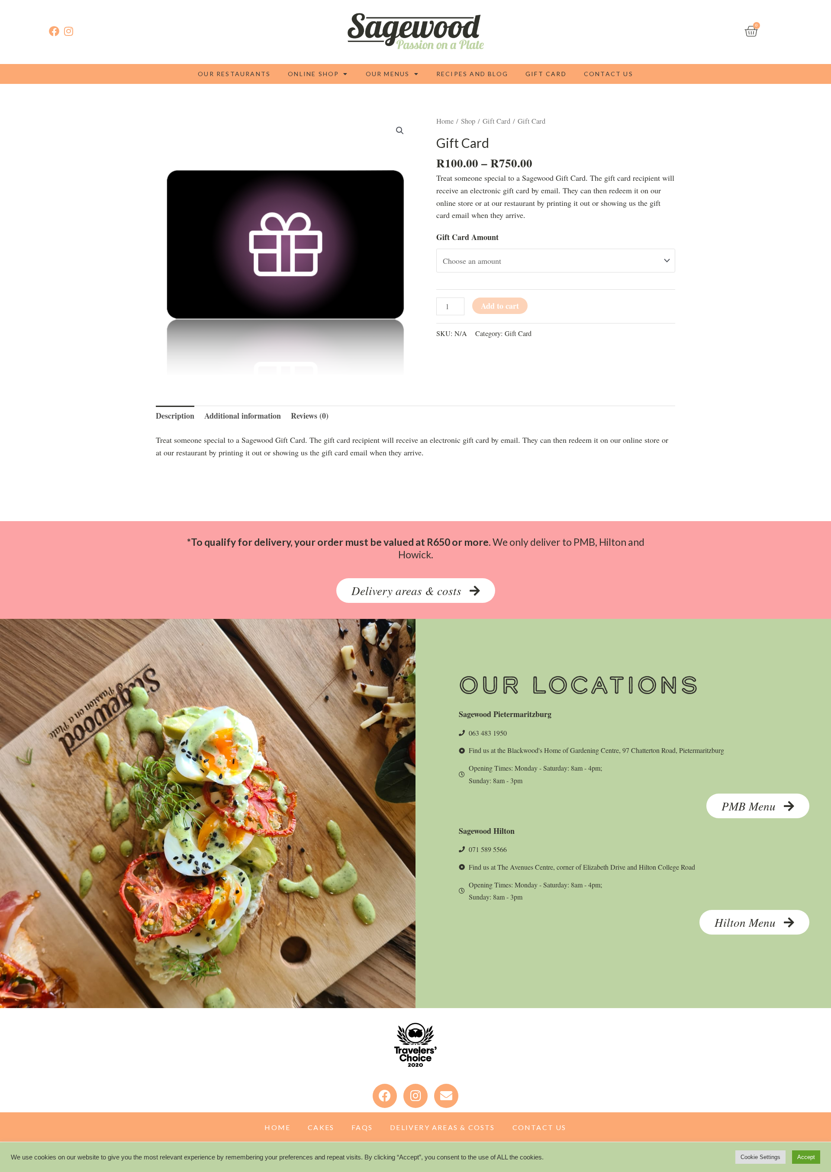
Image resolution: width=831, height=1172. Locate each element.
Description (175, 415)
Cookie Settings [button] (760, 1157)
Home (445, 121)
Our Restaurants (234, 73)
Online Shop (313, 73)
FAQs (362, 1127)
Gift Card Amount (467, 237)
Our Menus (388, 73)
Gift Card (546, 73)
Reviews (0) (310, 415)
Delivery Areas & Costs (442, 1127)
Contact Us (608, 73)
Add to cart (500, 305)
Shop (468, 121)
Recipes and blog (472, 73)
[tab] (175, 416)
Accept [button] (806, 1157)
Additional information (242, 415)
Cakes (321, 1127)
